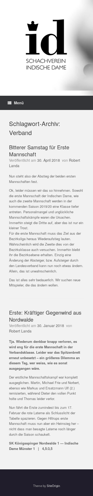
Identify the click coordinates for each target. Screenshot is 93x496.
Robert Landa (20, 331)
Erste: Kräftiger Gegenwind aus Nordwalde (45, 316)
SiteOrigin (53, 486)
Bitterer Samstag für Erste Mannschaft (39, 150)
